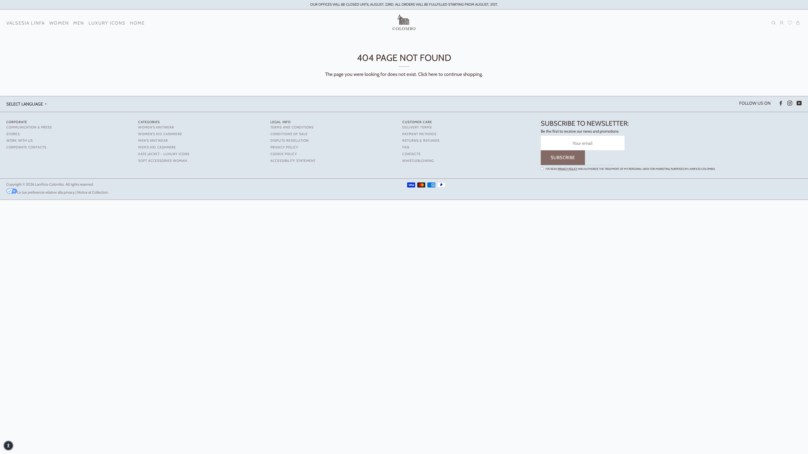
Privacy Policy (567, 168)
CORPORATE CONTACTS (26, 147)
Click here (427, 74)
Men (78, 23)
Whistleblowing (418, 161)
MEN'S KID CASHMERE (157, 147)
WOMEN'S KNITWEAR (156, 127)
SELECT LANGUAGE (24, 104)
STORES (13, 134)
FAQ (405, 147)
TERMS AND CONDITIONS (292, 127)
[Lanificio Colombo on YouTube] (799, 103)
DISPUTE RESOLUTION (289, 141)
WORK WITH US (19, 141)
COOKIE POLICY (283, 154)
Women (59, 23)
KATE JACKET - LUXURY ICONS (163, 154)
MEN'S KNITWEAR (153, 141)
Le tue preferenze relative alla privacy (46, 192)
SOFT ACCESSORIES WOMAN (162, 161)
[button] (8, 446)
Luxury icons (107, 23)
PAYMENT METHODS (419, 134)
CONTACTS (411, 154)
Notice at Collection (92, 192)
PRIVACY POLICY (284, 147)
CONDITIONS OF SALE (289, 134)
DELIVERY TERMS (417, 127)
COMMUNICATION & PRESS (29, 127)
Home (137, 23)
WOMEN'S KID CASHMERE (160, 134)
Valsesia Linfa (25, 23)
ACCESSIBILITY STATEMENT (293, 161)
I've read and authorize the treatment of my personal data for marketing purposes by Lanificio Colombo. (630, 168)
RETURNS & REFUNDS (421, 141)
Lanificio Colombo (49, 184)
